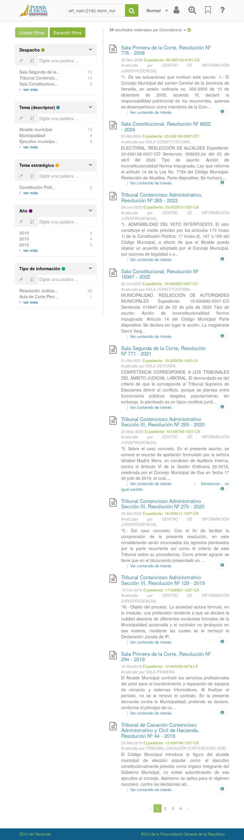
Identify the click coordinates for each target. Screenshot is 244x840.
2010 (24, 233)
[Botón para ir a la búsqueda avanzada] (192, 10)
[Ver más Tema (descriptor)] (28, 147)
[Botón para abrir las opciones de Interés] (208, 10)
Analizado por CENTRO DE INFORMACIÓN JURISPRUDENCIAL (175, 68)
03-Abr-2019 (131, 666)
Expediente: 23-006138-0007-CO (171, 136)
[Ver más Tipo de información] (28, 302)
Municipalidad (32, 135)
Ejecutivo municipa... (38, 141)
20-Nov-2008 (132, 60)
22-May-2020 (132, 431)
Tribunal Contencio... (38, 78)
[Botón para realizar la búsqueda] (131, 10)
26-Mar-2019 (131, 743)
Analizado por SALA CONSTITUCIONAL (156, 142)
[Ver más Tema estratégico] (28, 192)
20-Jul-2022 (131, 283)
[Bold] (21, 61)
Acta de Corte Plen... (38, 296)
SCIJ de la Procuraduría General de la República (183, 834)
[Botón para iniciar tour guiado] (222, 10)
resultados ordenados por (146, 29)
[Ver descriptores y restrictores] (222, 111)
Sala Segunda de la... (39, 72)
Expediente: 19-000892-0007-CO (170, 283)
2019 (24, 239)
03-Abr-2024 (131, 136)
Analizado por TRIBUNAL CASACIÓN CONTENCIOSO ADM (173, 748)
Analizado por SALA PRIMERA (148, 672)
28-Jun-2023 (131, 207)
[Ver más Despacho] (28, 89)
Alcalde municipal (35, 129)
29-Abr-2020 (131, 513)
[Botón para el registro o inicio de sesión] (176, 10)
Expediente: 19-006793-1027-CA (172, 431)
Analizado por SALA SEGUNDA (148, 366)
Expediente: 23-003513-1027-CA (171, 207)
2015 (24, 245)
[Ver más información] (223, 111)
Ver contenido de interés (151, 112)
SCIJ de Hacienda (35, 834)
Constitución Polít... (37, 187)
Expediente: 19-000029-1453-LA (170, 360)
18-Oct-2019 (131, 590)
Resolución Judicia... (38, 291)
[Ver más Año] (28, 250)
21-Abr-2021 (131, 360)
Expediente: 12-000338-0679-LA (170, 666)
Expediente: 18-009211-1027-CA (170, 513)
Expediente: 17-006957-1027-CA (171, 590)
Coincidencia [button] (171, 29)
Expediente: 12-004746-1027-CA (171, 743)
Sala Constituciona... (38, 84)
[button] (189, 29)
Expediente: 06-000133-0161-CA (172, 60)
